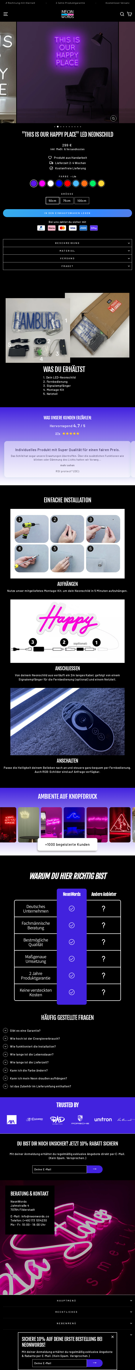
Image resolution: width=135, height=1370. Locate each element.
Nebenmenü (66, 1323)
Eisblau (75, 183)
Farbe (67, 176)
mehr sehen (67, 465)
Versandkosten (75, 149)
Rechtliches (66, 1311)
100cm (81, 200)
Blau (59, 183)
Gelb (101, 183)
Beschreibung (67, 243)
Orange (84, 183)
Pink (42, 183)
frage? (68, 266)
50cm (52, 200)
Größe (67, 193)
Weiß (50, 183)
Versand (67, 258)
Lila (33, 183)
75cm (67, 200)
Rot (67, 183)
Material (68, 250)
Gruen (92, 183)
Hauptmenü (66, 1300)
